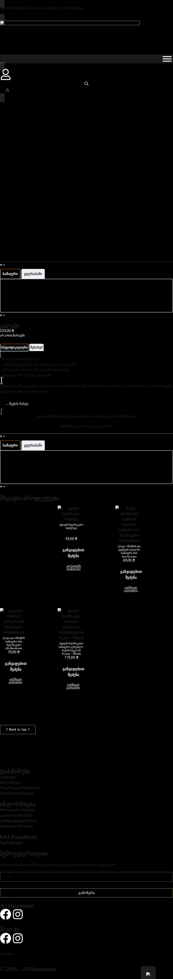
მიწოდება (14, 315)
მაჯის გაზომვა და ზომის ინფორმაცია (36, 265)
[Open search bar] (86, 84)
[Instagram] (17, 914)
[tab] (10, 274)
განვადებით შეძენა (73, 553)
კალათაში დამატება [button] (73, 567)
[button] (86, 265)
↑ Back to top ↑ (18, 729)
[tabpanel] (86, 295)
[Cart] (7, 90)
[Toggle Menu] (167, 59)
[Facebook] (5, 914)
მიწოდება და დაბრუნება (26, 487)
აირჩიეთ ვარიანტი (131, 589)
